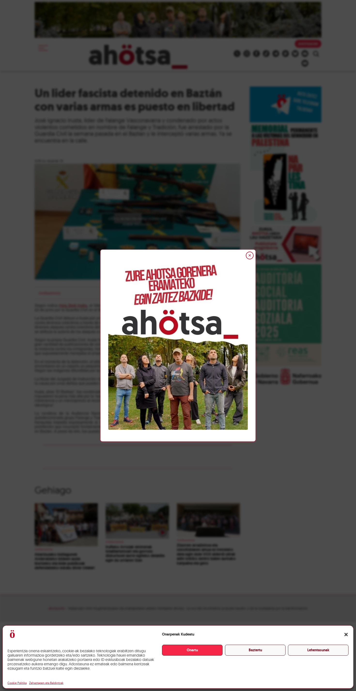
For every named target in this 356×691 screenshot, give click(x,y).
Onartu (192, 650)
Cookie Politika (17, 683)
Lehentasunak (318, 650)
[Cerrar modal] (250, 255)
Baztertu (255, 650)
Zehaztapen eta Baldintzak (46, 683)
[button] (346, 634)
